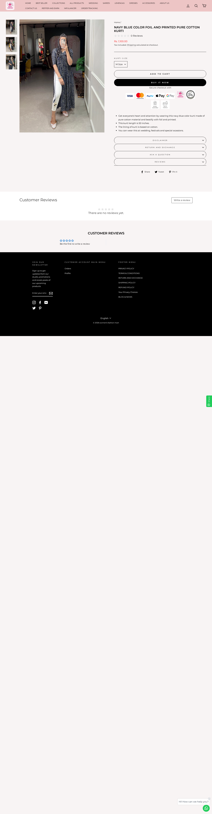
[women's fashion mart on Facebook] (40, 302)
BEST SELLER (41, 3)
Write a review (182, 200)
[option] (61, 75)
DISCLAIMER (160, 140)
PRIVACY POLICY (126, 268)
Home (117, 22)
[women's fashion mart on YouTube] (46, 302)
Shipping (131, 45)
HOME (28, 3)
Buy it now (160, 82)
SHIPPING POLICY (126, 283)
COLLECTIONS (58, 3)
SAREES (106, 3)
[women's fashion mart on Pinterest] (40, 308)
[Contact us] (206, 808)
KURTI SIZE (121, 58)
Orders (68, 268)
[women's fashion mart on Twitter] (34, 308)
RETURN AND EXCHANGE (160, 147)
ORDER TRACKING (89, 8)
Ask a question (160, 155)
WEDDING (93, 3)
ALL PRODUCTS (77, 3)
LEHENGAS (119, 3)
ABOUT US (164, 3)
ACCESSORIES (148, 3)
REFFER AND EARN (50, 8)
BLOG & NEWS (125, 297)
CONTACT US (31, 8)
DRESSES (133, 3)
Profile (68, 273)
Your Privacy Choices (128, 292)
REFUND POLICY (126, 287)
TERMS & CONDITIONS (129, 273)
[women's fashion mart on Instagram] (34, 302)
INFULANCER (70, 8)
